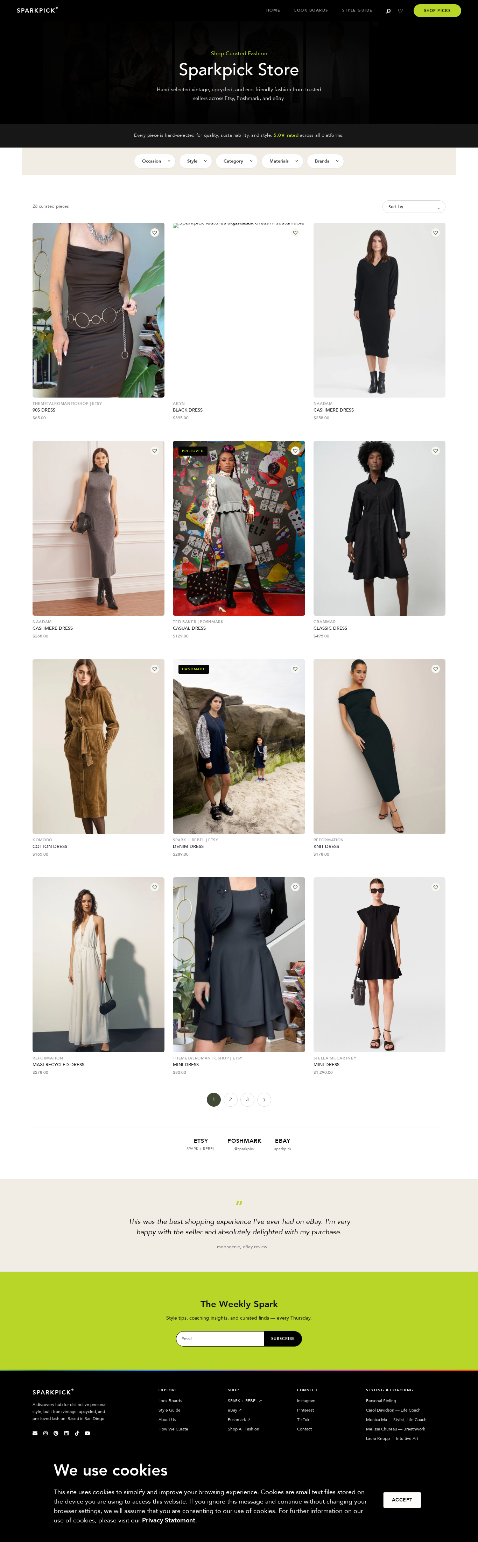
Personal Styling (381, 1401)
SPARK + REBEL (245, 1401)
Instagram (306, 1401)
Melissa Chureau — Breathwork (395, 1429)
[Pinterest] (56, 1433)
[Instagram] (45, 1433)
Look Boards (311, 10)
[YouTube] (87, 1433)
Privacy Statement (168, 1520)
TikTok (303, 1419)
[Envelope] (35, 1433)
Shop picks (437, 10)
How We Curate (173, 1429)
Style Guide (357, 10)
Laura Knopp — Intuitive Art (392, 1438)
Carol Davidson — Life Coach (393, 1410)
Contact (304, 1429)
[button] (154, 232)
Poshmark (239, 1419)
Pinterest (305, 1410)
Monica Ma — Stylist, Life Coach (396, 1419)
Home (273, 10)
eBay (235, 1410)
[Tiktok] (77, 1433)
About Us (167, 1419)
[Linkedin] (66, 1433)
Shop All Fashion (243, 1429)
